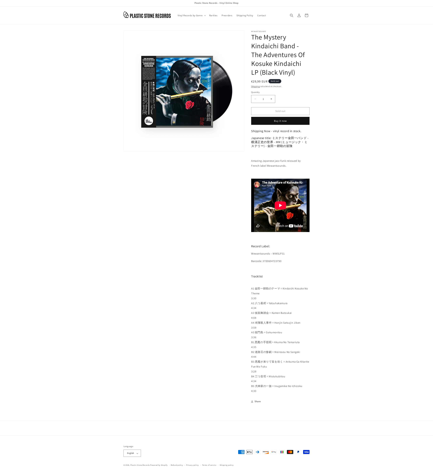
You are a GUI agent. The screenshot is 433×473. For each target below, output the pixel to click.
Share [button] (258, 401)
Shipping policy (227, 465)
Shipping (255, 86)
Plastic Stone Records (140, 465)
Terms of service (209, 465)
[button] (191, 15)
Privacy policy (192, 465)
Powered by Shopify (159, 465)
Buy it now (280, 120)
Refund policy (177, 465)
